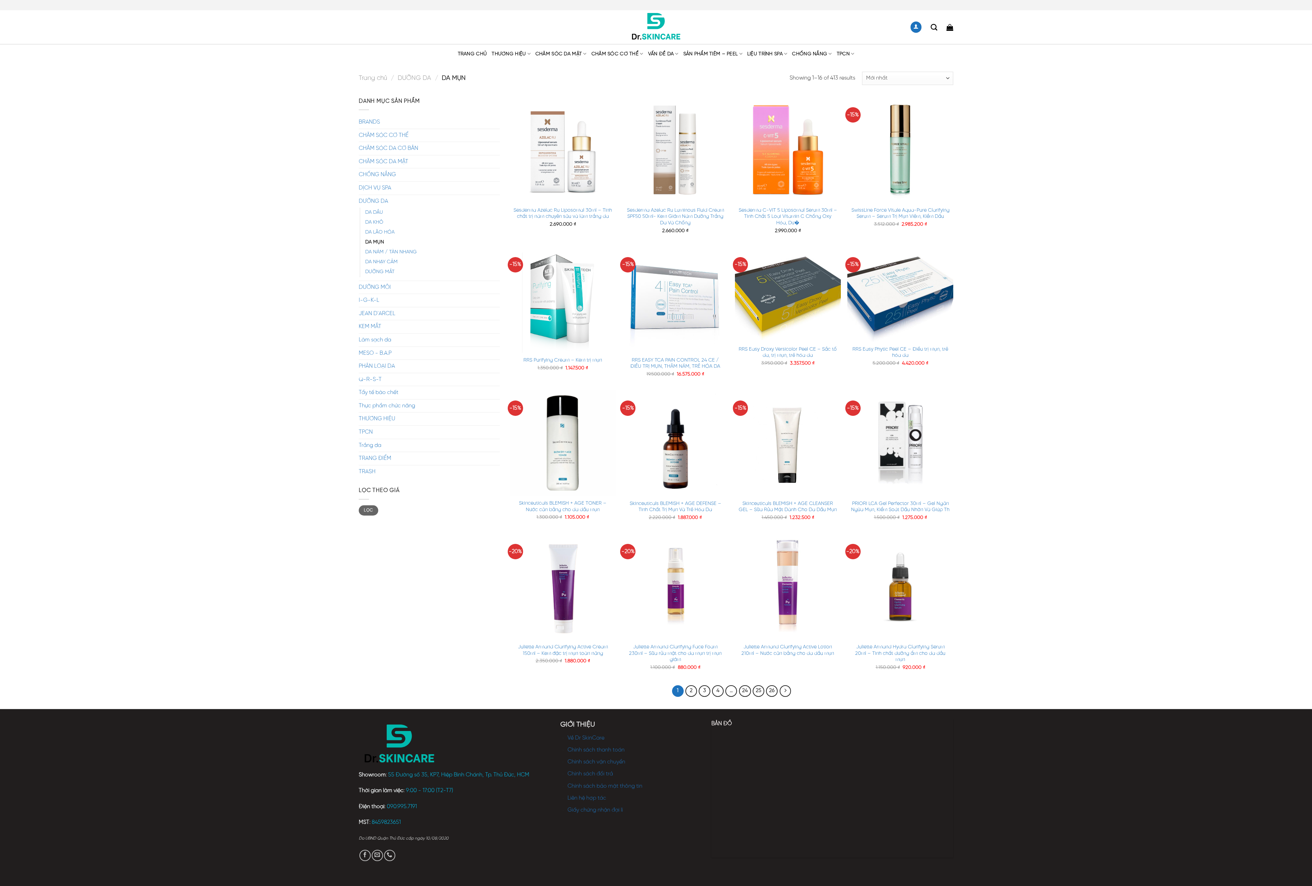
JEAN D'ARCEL (377, 314)
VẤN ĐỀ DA (661, 54)
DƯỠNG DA (414, 78)
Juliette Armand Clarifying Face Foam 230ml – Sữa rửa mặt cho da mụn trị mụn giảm (675, 653)
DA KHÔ (374, 222)
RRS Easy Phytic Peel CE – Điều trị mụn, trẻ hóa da (900, 352)
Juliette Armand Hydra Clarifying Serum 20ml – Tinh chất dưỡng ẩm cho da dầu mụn (900, 653)
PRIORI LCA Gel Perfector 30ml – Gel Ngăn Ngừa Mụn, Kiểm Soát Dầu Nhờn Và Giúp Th (900, 507)
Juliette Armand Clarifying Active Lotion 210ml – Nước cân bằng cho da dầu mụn (787, 650)
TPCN (843, 54)
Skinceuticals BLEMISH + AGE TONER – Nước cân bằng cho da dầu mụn (562, 506)
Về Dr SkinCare (586, 738)
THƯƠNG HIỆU (509, 54)
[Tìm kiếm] (934, 27)
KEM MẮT (370, 326)
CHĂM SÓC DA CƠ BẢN (388, 148)
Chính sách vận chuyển (596, 762)
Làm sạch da (375, 340)
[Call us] (389, 855)
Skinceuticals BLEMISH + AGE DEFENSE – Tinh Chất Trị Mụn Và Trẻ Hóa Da (675, 507)
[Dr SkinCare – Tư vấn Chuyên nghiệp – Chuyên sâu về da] (656, 27)
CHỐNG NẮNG (809, 54)
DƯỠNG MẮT (380, 272)
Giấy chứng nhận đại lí (595, 810)
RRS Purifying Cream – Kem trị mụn (562, 360)
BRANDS (369, 122)
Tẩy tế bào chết (378, 392)
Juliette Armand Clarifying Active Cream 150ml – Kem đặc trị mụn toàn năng (563, 650)
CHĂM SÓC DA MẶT (558, 54)
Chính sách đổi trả (590, 774)
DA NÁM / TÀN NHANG (391, 252)
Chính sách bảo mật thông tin (605, 786)
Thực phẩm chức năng (387, 406)
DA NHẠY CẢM (381, 262)
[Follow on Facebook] (365, 855)
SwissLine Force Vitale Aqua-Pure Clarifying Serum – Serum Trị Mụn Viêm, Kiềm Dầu (900, 214)
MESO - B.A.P (375, 353)
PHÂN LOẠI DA (377, 366)
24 (745, 690)
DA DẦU (374, 212)
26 (772, 690)
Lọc (368, 510)
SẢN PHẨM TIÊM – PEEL (710, 54)
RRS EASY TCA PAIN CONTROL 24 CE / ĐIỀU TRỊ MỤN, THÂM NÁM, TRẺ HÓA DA (675, 363)
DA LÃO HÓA (380, 232)
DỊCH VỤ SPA (375, 188)
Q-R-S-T (370, 379)
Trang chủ (472, 54)
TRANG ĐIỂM (375, 458)
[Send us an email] (377, 855)
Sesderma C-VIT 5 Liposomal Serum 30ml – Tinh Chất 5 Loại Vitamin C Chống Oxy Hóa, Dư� (788, 217)
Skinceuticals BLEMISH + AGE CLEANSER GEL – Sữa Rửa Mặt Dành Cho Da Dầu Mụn (788, 507)
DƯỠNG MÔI (375, 287)
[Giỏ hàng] (949, 27)
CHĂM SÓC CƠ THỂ (615, 54)
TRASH (367, 472)
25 (758, 690)
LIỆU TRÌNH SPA (765, 54)
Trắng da (370, 445)
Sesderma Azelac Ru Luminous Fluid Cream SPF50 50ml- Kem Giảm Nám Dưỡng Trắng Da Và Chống (675, 217)
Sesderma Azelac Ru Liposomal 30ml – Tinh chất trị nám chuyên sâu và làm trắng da (563, 214)
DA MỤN (374, 242)
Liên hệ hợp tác (587, 798)
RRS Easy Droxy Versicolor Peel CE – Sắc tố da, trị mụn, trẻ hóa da (788, 352)
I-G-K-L (369, 300)
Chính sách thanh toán (596, 750)
